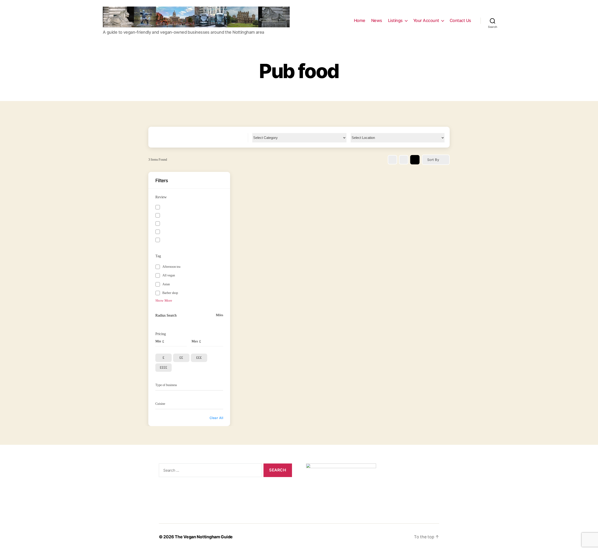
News (376, 20)
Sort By (433, 160)
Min (158, 341)
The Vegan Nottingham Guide (204, 536)
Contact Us (460, 20)
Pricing (160, 334)
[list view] (403, 159)
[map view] (415, 159)
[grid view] (392, 159)
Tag (158, 256)
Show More (163, 300)
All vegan (168, 275)
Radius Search (166, 315)
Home (359, 20)
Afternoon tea (171, 267)
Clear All (216, 418)
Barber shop (170, 293)
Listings (395, 20)
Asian (166, 284)
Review (161, 197)
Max (195, 341)
